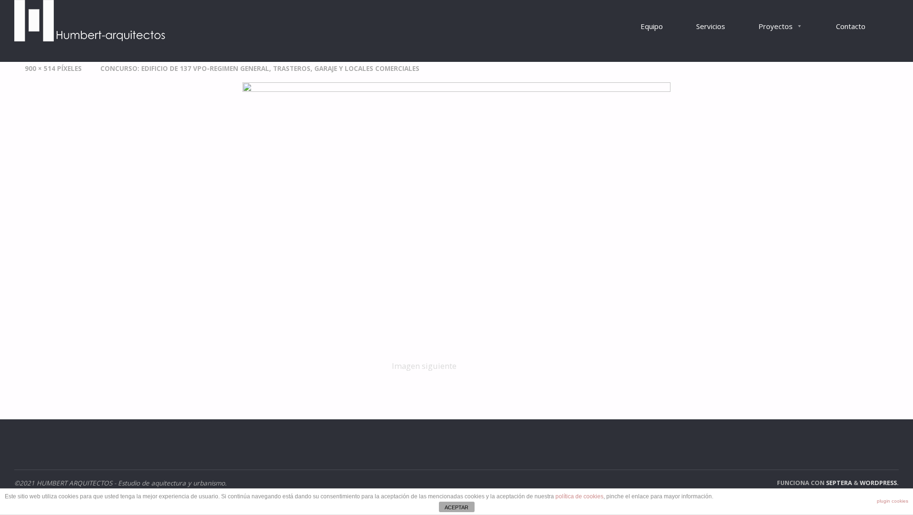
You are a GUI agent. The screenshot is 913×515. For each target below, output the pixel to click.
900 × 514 (41, 68)
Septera (838, 482)
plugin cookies (892, 501)
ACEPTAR (456, 507)
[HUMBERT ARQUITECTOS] (90, 20)
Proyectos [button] (775, 26)
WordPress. (879, 482)
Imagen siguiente (424, 365)
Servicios (710, 26)
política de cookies (579, 496)
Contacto (850, 26)
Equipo (652, 26)
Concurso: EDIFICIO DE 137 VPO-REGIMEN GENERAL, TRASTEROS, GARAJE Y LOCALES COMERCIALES (259, 68)
